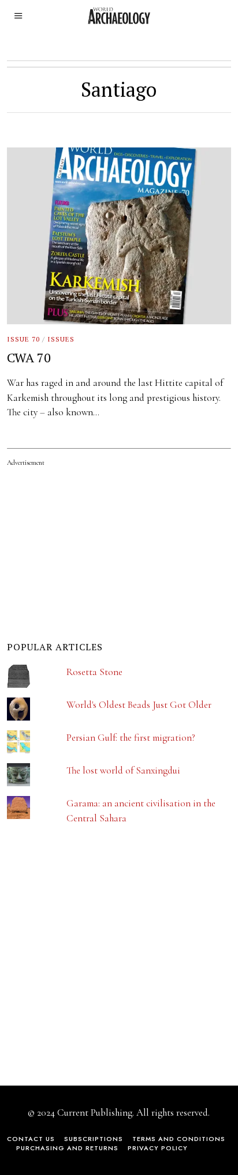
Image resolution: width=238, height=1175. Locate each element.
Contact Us (31, 1138)
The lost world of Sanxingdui (123, 770)
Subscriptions (93, 1138)
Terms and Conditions (178, 1138)
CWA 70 (29, 357)
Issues (61, 339)
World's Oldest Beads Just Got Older (138, 705)
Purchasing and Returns (67, 1148)
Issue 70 (23, 339)
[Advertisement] (93, 963)
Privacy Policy (158, 1148)
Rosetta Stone (94, 672)
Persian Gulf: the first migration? (130, 737)
